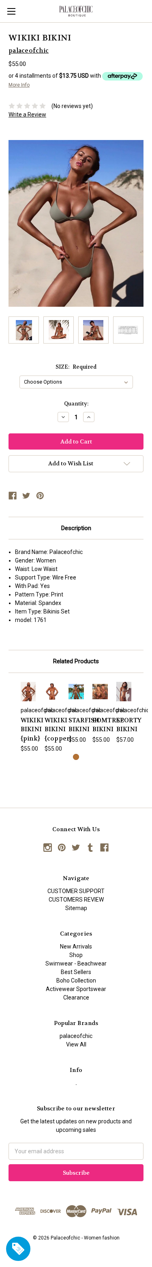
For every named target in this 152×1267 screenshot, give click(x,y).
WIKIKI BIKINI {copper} (58, 729)
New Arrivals (76, 946)
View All (76, 1044)
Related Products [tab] (76, 661)
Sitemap (76, 908)
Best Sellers (76, 972)
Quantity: (76, 403)
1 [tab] (76, 757)
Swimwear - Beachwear (76, 963)
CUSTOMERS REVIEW (76, 899)
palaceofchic (76, 1036)
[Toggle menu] (11, 11)
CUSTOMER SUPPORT (76, 891)
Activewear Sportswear (76, 989)
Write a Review (27, 114)
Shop (76, 955)
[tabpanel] (28, 717)
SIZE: (76, 366)
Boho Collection (76, 980)
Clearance (76, 997)
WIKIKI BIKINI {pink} (32, 729)
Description (76, 528)
